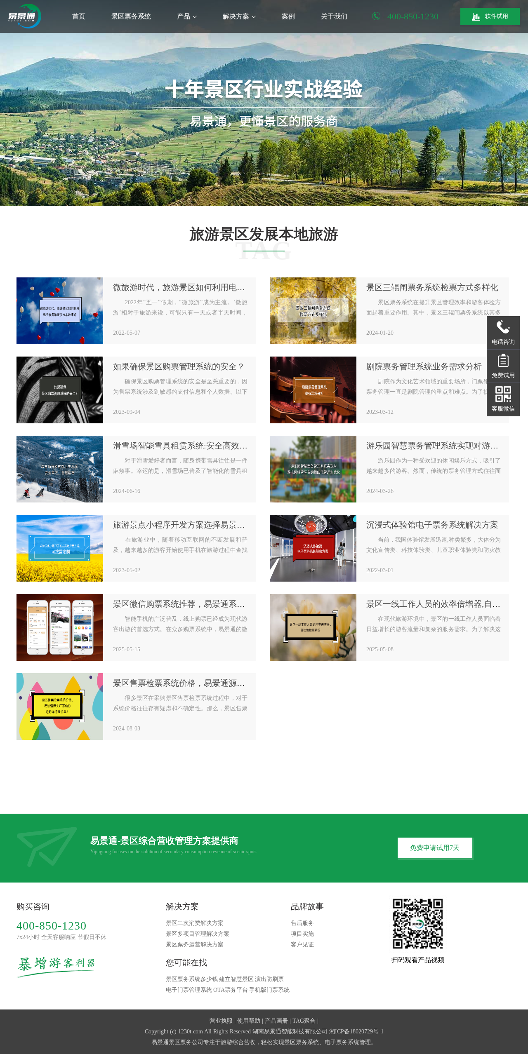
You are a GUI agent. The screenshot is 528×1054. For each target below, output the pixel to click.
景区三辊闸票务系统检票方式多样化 (432, 287)
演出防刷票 (269, 979)
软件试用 (496, 16)
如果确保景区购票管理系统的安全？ (179, 366)
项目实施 (302, 934)
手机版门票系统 (269, 990)
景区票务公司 (186, 1042)
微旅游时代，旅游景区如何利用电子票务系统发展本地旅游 (220, 287)
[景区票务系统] (24, 16)
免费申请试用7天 (435, 847)
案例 (288, 16)
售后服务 (302, 923)
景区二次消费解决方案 (195, 923)
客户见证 (302, 944)
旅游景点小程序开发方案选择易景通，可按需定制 (204, 524)
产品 (183, 16)
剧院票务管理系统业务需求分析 (424, 366)
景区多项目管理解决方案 (197, 934)
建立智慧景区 (236, 979)
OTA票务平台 (230, 990)
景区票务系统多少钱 (192, 979)
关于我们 (334, 16)
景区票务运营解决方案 (195, 944)
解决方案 (236, 16)
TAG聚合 (304, 1021)
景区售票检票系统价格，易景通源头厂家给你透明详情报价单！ (228, 683)
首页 (78, 16)
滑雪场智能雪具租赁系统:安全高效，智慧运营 (196, 445)
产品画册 (276, 1021)
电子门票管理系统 (189, 990)
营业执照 (221, 1021)
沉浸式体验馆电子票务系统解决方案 (432, 524)
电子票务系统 (342, 1042)
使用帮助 (248, 1021)
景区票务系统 (131, 16)
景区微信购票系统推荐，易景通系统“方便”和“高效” (207, 603)
